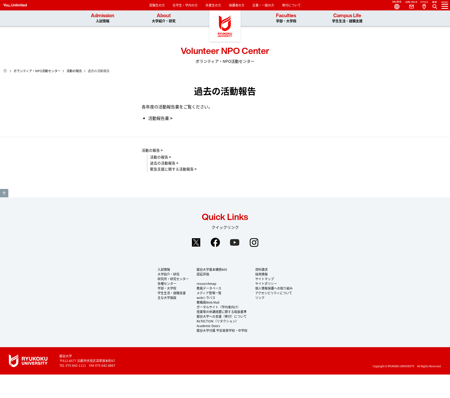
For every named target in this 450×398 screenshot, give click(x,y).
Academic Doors (208, 325)
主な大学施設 (167, 297)
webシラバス (206, 297)
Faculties (286, 18)
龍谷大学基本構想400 (212, 269)
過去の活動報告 (163, 163)
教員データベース (209, 288)
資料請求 (261, 269)
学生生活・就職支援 (172, 293)
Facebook (215, 242)
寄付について (291, 5)
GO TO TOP (4, 193)
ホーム (5, 70)
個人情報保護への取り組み (274, 288)
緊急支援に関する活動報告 (172, 169)
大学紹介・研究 (168, 274)
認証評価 (203, 274)
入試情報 (164, 269)
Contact (409, 5)
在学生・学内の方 (185, 5)
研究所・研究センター (173, 279)
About (164, 18)
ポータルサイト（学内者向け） (218, 307)
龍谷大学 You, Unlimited (225, 26)
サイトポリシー (266, 283)
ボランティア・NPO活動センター (37, 71)
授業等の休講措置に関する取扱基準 (222, 311)
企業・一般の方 (263, 5)
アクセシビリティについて (273, 293)
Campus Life (347, 18)
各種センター (167, 283)
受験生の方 (157, 5)
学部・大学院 (167, 288)
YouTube (234, 242)
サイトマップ (264, 279)
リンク (260, 297)
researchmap (206, 283)
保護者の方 (237, 5)
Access (424, 5)
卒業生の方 (213, 5)
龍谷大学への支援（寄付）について (222, 316)
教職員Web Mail (208, 302)
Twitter (196, 242)
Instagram (254, 242)
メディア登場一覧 (209, 293)
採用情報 (261, 274)
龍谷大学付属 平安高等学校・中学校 (222, 330)
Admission (102, 18)
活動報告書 (158, 118)
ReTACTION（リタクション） (218, 321)
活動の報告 (74, 71)
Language (395, 5)
